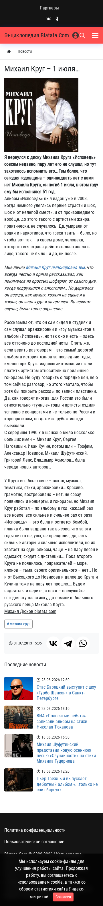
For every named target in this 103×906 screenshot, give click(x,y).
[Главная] (8, 51)
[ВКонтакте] (53, 643)
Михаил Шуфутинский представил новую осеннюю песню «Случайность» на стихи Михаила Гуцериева (66, 753)
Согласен (63, 897)
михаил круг (20, 624)
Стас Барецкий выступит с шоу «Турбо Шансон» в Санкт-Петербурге (66, 692)
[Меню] (96, 35)
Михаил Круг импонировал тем (55, 267)
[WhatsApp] (83, 643)
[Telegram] (68, 643)
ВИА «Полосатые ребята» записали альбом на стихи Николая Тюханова (62, 721)
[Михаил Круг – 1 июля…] (41, 115)
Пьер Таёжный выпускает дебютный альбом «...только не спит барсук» (67, 784)
